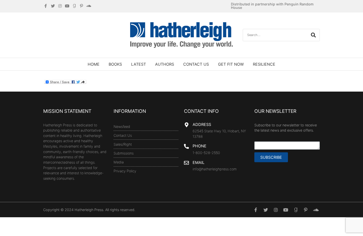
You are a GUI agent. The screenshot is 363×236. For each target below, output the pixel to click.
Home (94, 64)
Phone (199, 145)
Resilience (264, 64)
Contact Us (196, 64)
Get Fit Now (231, 64)
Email (198, 162)
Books (115, 64)
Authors (164, 64)
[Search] (313, 35)
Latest (138, 64)
